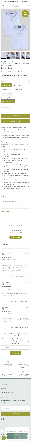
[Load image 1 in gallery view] (15, 30)
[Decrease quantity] (2, 109)
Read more (18, 270)
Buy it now (15, 121)
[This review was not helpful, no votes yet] (27, 276)
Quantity (4, 106)
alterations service (20, 167)
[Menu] (1, 5)
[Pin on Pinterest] (8, 211)
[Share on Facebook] (7, 211)
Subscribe (15, 353)
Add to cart (15, 116)
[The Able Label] (15, 5)
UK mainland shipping (12, 1)
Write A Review (15, 237)
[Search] (5, 5)
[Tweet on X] (5, 211)
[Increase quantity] (8, 109)
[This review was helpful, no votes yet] (25, 276)
